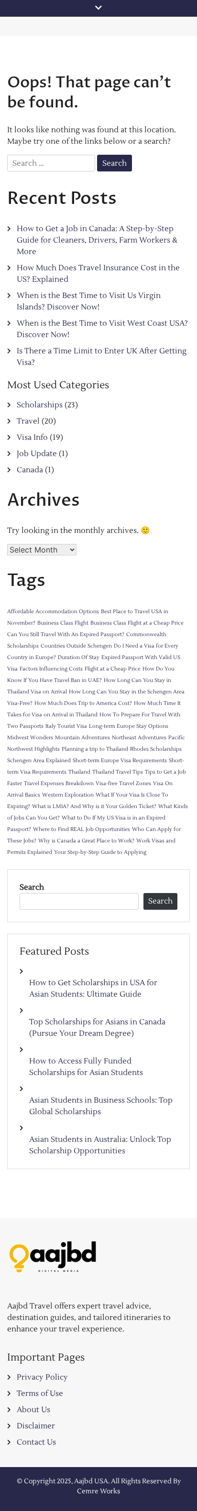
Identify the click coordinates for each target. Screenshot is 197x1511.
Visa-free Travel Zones (123, 783)
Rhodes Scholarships (156, 749)
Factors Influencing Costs (51, 669)
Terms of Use (40, 1393)
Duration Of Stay (78, 657)
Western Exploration (68, 795)
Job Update (37, 453)
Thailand (79, 772)
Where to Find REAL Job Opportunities (81, 829)
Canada (30, 470)
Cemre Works (98, 1491)
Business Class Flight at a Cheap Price (137, 623)
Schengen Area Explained (39, 760)
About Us (33, 1410)
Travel (28, 421)
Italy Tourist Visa (66, 726)
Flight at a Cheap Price (113, 669)
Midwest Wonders (30, 737)
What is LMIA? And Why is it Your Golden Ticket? (94, 806)
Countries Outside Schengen (76, 646)
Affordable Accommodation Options (53, 611)
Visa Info (32, 437)
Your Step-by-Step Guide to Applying (100, 852)
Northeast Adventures (139, 737)
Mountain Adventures (82, 737)
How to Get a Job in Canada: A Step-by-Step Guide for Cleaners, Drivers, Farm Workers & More (97, 240)
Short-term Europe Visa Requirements (120, 760)
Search (32, 887)
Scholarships (40, 405)
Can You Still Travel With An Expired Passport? (65, 634)
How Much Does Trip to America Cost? (83, 703)
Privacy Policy (42, 1377)
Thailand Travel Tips (117, 772)
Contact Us (36, 1442)
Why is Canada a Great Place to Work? (86, 841)
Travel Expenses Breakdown (59, 783)
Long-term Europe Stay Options (128, 726)
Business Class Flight (62, 623)
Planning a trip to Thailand (95, 749)
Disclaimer (36, 1426)
